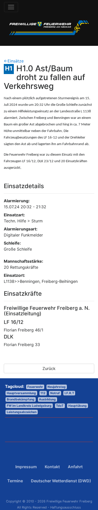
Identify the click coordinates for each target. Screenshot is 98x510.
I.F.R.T (69, 393)
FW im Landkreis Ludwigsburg (29, 405)
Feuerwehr (35, 387)
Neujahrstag (56, 387)
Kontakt (52, 466)
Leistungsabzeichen (21, 412)
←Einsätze (14, 60)
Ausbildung (47, 399)
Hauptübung (77, 405)
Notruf (55, 393)
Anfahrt (75, 466)
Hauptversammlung (21, 393)
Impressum (26, 466)
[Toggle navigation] (11, 7)
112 (42, 393)
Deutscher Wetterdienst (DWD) (61, 480)
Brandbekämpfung (20, 399)
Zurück (49, 368)
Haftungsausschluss (65, 507)
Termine (15, 480)
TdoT (60, 405)
